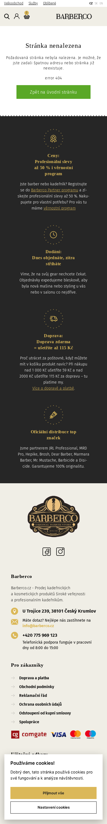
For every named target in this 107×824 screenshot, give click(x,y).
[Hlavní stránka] (67, 16)
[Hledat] (7, 16)
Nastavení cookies (54, 807)
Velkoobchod (13, 3)
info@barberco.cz (38, 626)
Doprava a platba (34, 678)
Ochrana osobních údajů (40, 704)
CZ (90, 3)
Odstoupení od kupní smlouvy (45, 713)
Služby (33, 3)
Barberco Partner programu (54, 190)
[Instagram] (60, 552)
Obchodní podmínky (36, 687)
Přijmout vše (53, 793)
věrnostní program (60, 208)
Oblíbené (49, 3)
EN (101, 3)
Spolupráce (29, 722)
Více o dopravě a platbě (53, 388)
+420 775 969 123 (39, 635)
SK (96, 3)
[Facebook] (47, 552)
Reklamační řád (33, 695)
